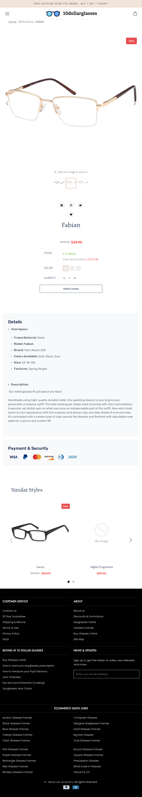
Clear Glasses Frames (16, 740)
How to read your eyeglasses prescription (28, 665)
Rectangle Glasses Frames (19, 760)
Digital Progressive (101, 567)
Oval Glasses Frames (87, 740)
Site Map (79, 639)
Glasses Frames (84, 628)
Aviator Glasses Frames (17, 717)
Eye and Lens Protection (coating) (24, 683)
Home (12, 21)
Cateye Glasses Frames (17, 735)
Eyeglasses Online (85, 622)
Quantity (50, 278)
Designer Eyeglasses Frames (91, 723)
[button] (7, 103)
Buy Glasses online (14, 660)
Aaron (40, 567)
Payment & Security (28, 448)
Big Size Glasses (84, 735)
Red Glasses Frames (15, 766)
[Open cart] (135, 14)
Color (48, 268)
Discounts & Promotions (88, 616)
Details (15, 321)
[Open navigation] (7, 13)
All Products (26, 21)
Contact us (9, 610)
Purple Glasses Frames (17, 755)
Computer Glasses (85, 717)
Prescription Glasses (86, 760)
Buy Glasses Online (85, 633)
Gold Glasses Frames (87, 729)
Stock (48, 253)
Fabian (40, 21)
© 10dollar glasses (59, 782)
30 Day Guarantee (14, 616)
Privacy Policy (11, 633)
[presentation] (11, 540)
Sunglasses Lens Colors (17, 688)
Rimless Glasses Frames (18, 772)
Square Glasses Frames (88, 755)
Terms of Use (11, 628)
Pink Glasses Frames (15, 749)
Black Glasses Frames (16, 723)
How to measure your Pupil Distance (25, 671)
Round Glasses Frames (88, 749)
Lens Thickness (12, 677)
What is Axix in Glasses (87, 766)
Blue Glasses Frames (16, 729)
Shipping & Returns (14, 622)
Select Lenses (71, 288)
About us (79, 610)
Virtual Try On (82, 772)
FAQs (6, 639)
